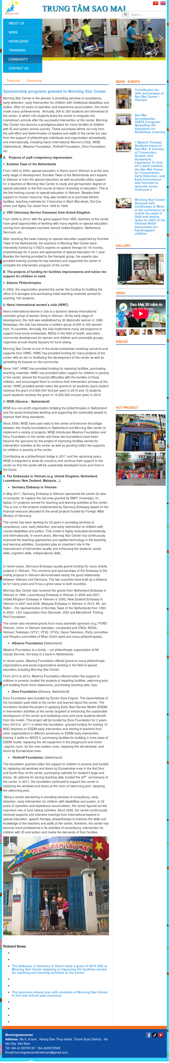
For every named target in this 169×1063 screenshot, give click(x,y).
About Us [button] (16, 23)
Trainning (17, 50)
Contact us (18, 68)
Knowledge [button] (18, 41)
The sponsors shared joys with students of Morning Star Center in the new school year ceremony (60, 994)
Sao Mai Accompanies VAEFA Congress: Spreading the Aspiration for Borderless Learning (150, 123)
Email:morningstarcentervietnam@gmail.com (36, 1052)
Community (18, 59)
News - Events (128, 81)
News (13, 32)
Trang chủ (13, 80)
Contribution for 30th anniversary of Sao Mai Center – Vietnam (149, 94)
